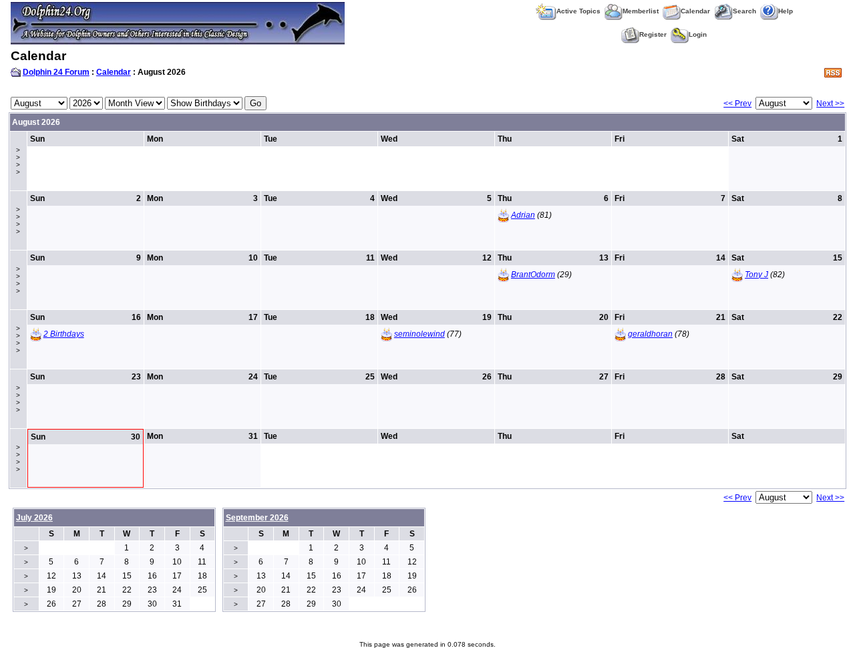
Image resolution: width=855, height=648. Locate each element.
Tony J (756, 274)
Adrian (523, 215)
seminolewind (419, 334)
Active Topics (578, 11)
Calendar (695, 11)
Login (698, 34)
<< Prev (737, 103)
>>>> (18, 161)
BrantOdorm (533, 274)
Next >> (830, 103)
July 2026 (34, 517)
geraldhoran (650, 334)
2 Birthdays (63, 334)
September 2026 (257, 517)
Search (744, 11)
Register (653, 34)
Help (785, 11)
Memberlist (641, 11)
